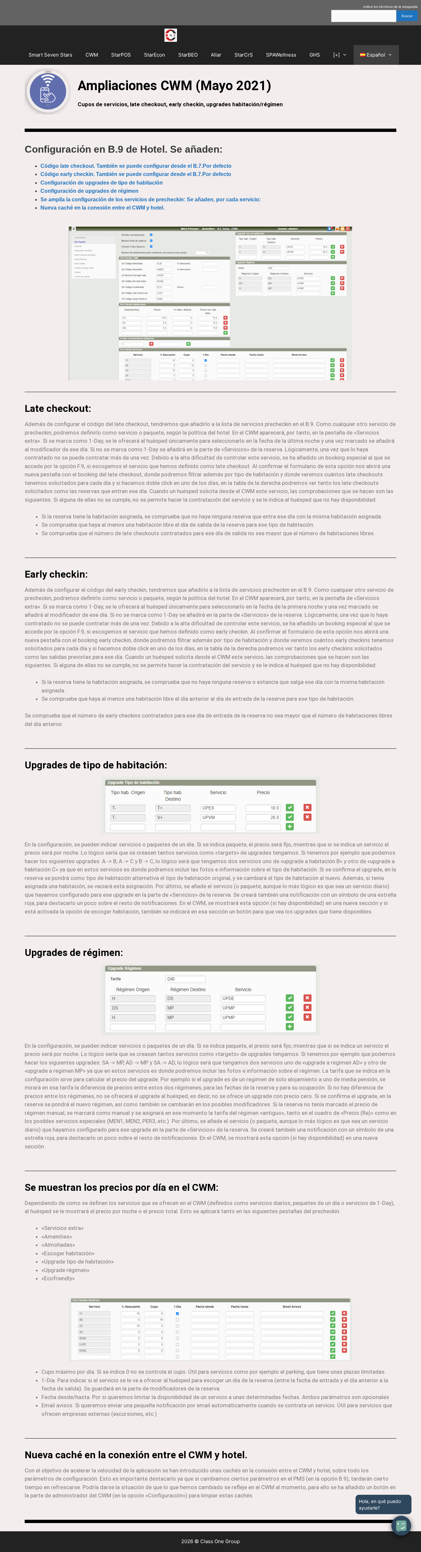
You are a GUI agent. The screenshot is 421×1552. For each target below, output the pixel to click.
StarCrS (244, 55)
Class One (216, 35)
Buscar (407, 16)
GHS (315, 55)
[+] (336, 55)
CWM (92, 55)
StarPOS (121, 55)
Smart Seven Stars (50, 55)
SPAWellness (281, 55)
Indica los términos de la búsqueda (390, 7)
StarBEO (188, 55)
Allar (216, 55)
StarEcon (154, 55)
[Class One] (172, 35)
